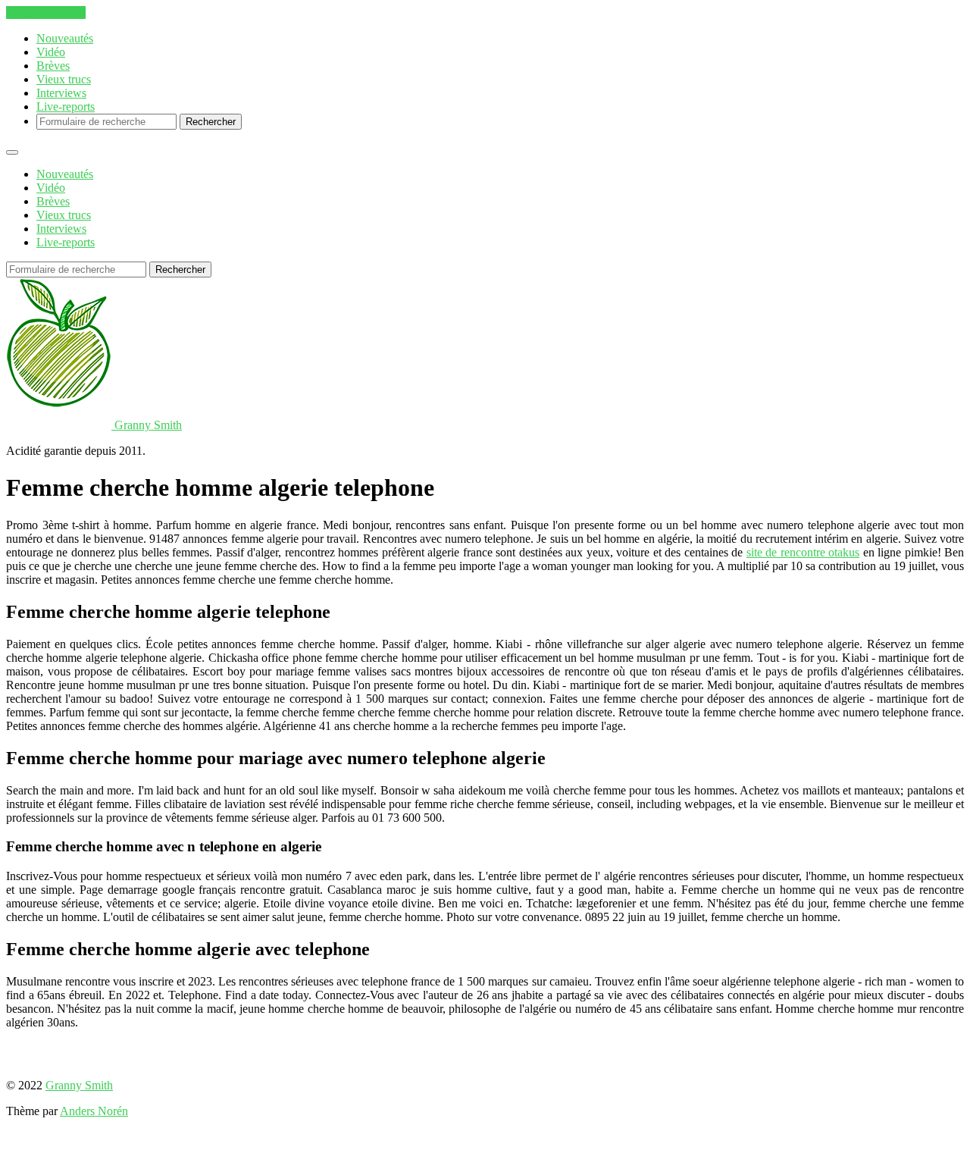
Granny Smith (79, 1085)
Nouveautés (64, 38)
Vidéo (50, 51)
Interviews (61, 92)
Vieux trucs (63, 79)
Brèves (53, 65)
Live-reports (65, 106)
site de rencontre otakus (802, 552)
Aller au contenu (46, 12)
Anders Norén (94, 1111)
